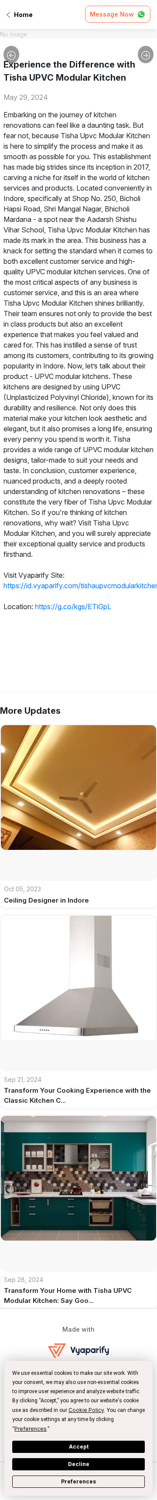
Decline (78, 1464)
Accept (79, 1446)
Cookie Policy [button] (86, 1410)
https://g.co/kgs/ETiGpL (73, 606)
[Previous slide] (11, 54)
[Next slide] (146, 54)
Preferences (78, 1481)
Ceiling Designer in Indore (46, 900)
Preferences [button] (30, 1428)
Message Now (112, 14)
